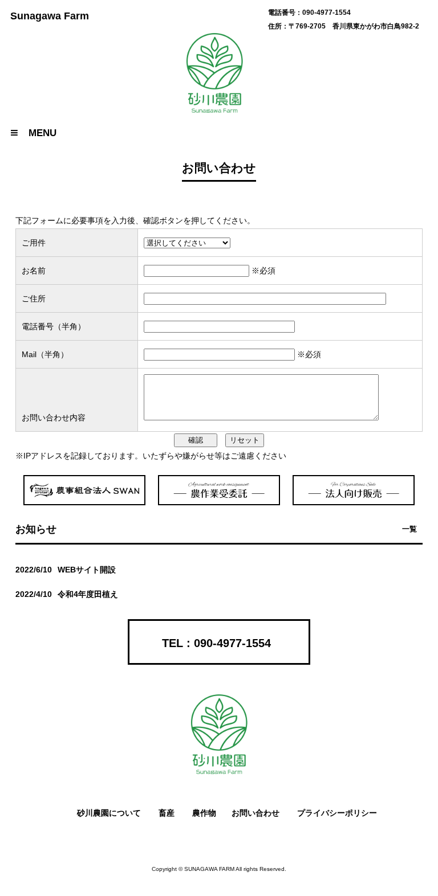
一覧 (409, 529)
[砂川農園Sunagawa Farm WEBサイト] (219, 771)
